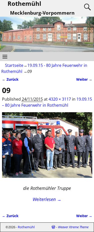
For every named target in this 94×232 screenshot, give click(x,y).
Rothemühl (26, 227)
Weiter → (84, 79)
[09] (47, 148)
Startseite (14, 65)
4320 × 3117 (60, 99)
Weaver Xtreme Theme (73, 227)
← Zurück (10, 79)
